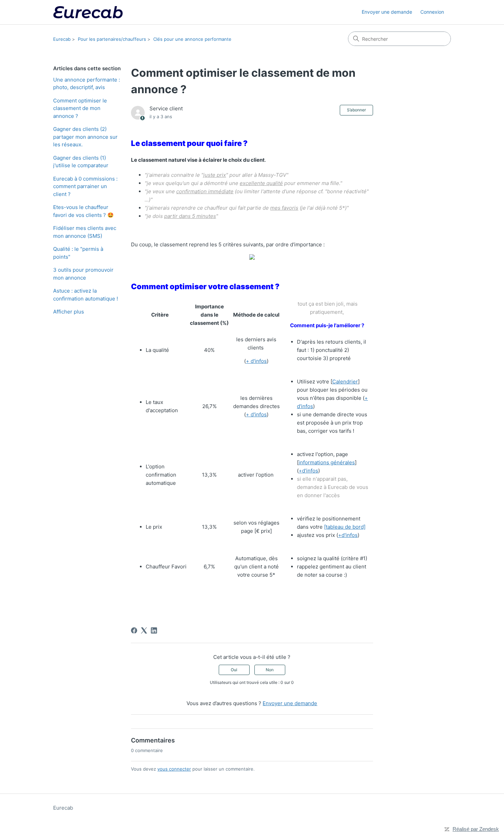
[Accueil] (88, 12)
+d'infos (308, 470)
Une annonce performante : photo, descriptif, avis (86, 83)
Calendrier (345, 381)
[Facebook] (134, 630)
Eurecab (62, 39)
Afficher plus (68, 311)
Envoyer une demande (387, 12)
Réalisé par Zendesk (476, 829)
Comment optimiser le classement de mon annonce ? (80, 108)
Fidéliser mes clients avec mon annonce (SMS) (84, 232)
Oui (234, 669)
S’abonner (356, 109)
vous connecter (174, 769)
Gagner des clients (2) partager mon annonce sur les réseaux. (85, 137)
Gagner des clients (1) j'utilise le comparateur (80, 162)
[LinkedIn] (154, 630)
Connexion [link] (432, 12)
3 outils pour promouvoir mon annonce (83, 274)
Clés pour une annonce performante (192, 39)
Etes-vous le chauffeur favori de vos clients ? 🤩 (83, 211)
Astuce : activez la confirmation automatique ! (85, 294)
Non (270, 669)
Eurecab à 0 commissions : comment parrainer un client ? (85, 186)
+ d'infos (256, 361)
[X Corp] (144, 630)
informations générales (327, 462)
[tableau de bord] (344, 527)
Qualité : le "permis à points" (78, 253)
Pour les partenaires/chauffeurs (112, 39)
